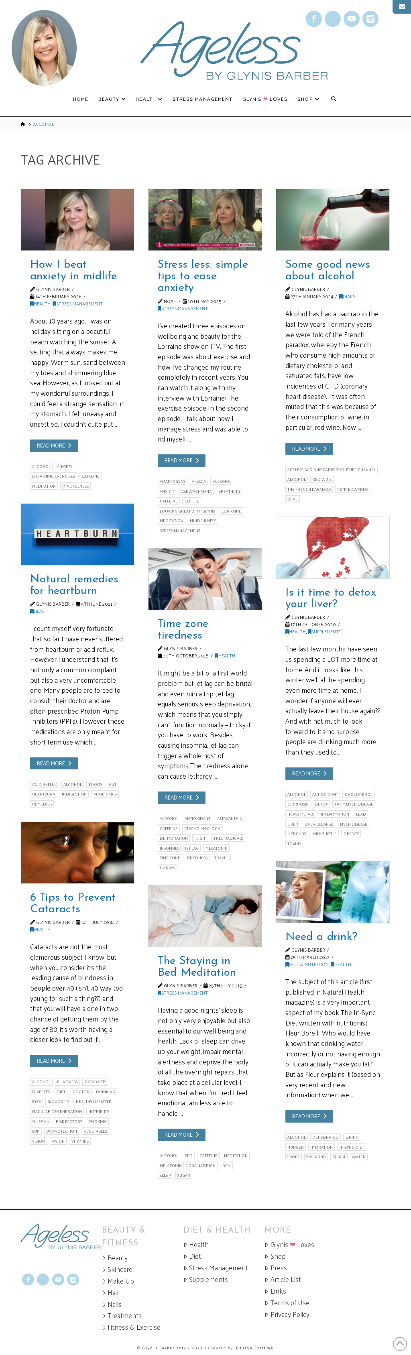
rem (226, 1165)
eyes (36, 1101)
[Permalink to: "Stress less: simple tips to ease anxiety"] (205, 219)
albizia (199, 481)
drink (352, 1137)
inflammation (335, 814)
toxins (294, 843)
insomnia (169, 848)
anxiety (64, 466)
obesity (351, 833)
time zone (170, 857)
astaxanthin (229, 818)
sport (293, 1156)
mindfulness (75, 486)
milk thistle (325, 833)
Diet (195, 1256)
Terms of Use (290, 1302)
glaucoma (58, 1101)
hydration (321, 1147)
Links (278, 1291)
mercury (296, 833)
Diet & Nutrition (309, 964)
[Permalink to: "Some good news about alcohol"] (332, 219)
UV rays (167, 867)
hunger (295, 1147)
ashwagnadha (196, 491)
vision (58, 1141)
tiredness (197, 857)
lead (361, 814)
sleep (165, 1175)
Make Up (121, 1281)
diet (61, 1091)
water (359, 1156)
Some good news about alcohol (327, 270)
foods (95, 784)
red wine (322, 479)
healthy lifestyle (93, 1101)
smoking (98, 1121)
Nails (115, 1304)
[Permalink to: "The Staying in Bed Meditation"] (205, 916)
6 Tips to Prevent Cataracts (73, 903)
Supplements (326, 631)
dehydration (174, 838)
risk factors (69, 1121)
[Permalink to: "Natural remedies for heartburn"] (77, 534)
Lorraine (231, 511)
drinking (105, 1091)
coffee (191, 501)
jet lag (192, 848)
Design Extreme (255, 1348)
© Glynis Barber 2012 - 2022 (170, 1348)
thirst (339, 1156)
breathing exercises (53, 476)
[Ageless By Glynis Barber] (61, 1236)
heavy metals (300, 814)
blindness (67, 1081)
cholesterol (358, 794)
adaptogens (172, 481)
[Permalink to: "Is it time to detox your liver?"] (332, 547)
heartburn (43, 794)
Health (42, 303)
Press (279, 1268)
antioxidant (325, 794)
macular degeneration (57, 1111)
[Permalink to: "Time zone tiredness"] (205, 579)
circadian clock (202, 828)
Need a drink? (321, 937)
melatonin (217, 848)
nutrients (98, 1111)
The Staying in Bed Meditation (197, 967)
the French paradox (309, 489)
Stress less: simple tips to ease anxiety (203, 276)
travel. (221, 857)
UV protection (61, 1131)
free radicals (228, 838)
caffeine (90, 476)
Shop (278, 1256)
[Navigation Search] (333, 99)
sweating (316, 1156)
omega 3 (40, 1121)
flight (200, 838)
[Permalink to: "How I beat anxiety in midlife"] (77, 219)
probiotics (105, 794)
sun (36, 1131)
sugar (183, 1175)
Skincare (120, 1269)
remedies (42, 804)
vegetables (95, 1131)
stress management (180, 530)
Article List (286, 1279)
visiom (38, 1141)
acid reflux (44, 784)
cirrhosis (297, 804)
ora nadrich (202, 1165)
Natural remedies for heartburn (74, 585)
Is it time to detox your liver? (330, 598)
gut (112, 784)
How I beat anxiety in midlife (73, 270)
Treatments (125, 1315)
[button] (402, 7)
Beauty (118, 1257)
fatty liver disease (354, 804)
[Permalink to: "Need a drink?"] (332, 892)
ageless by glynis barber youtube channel (331, 469)
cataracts (95, 1081)
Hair (113, 1292)
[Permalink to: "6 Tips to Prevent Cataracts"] (77, 852)
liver (292, 823)
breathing (229, 491)
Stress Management (79, 303)
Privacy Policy (290, 1314)
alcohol (41, 466)
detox (321, 804)
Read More (51, 445)
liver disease (353, 823)
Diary (349, 296)
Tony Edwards (352, 489)
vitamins (80, 1141)
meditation (44, 486)
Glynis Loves (292, 1244)
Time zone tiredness (183, 629)
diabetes (41, 1091)
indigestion (74, 794)
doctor (81, 1091)
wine (292, 499)
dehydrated (325, 1137)
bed (189, 1155)
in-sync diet (352, 1147)
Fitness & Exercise (134, 1327)
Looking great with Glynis (187, 511)
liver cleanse (319, 823)
